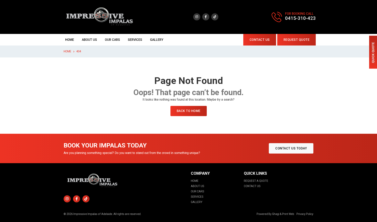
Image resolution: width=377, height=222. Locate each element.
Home (69, 40)
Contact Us (260, 40)
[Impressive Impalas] (100, 17)
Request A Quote (256, 180)
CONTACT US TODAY (291, 148)
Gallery (156, 40)
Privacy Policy (304, 214)
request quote (297, 40)
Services (135, 40)
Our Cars (112, 40)
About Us (89, 40)
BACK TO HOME (188, 111)
